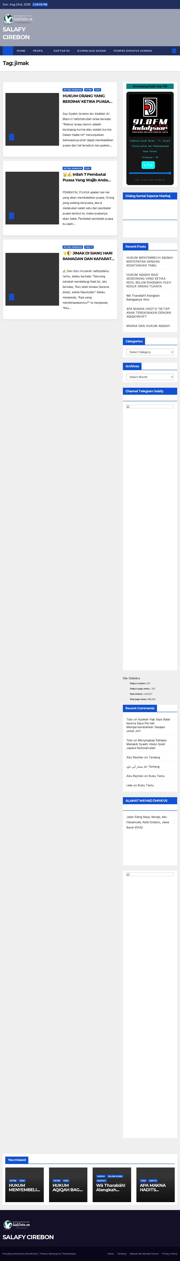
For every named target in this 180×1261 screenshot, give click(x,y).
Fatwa (88, 90)
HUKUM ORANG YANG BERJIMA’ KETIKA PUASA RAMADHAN (86, 101)
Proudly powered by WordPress (20, 1253)
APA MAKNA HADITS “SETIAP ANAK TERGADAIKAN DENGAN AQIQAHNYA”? (148, 312)
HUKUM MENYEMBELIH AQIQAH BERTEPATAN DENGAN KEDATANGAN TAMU (149, 261)
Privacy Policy (169, 1253)
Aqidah (101, 1176)
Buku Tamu (157, 776)
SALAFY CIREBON (28, 1237)
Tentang (154, 757)
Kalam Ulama (115, 1176)
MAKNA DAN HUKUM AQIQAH (148, 326)
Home (21, 50)
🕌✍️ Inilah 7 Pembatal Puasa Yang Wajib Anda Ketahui (85, 180)
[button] (168, 51)
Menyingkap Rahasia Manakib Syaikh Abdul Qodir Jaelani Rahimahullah (146, 744)
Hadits (89, 247)
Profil (38, 50)
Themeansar (69, 1253)
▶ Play (148, 165)
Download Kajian (91, 50)
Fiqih (97, 90)
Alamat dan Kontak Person (144, 1253)
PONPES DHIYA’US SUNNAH (133, 50)
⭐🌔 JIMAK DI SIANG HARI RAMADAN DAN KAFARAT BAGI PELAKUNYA (87, 259)
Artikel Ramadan (73, 90)
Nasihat (101, 1181)
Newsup (53, 1253)
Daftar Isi (62, 50)
